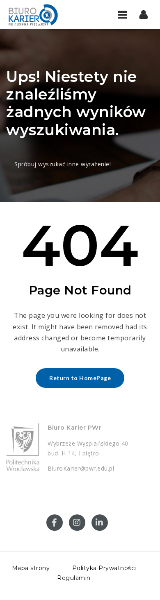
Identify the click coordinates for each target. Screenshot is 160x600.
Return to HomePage (80, 377)
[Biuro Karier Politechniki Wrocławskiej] (41, 14)
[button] (143, 14)
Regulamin (74, 578)
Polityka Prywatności (104, 568)
